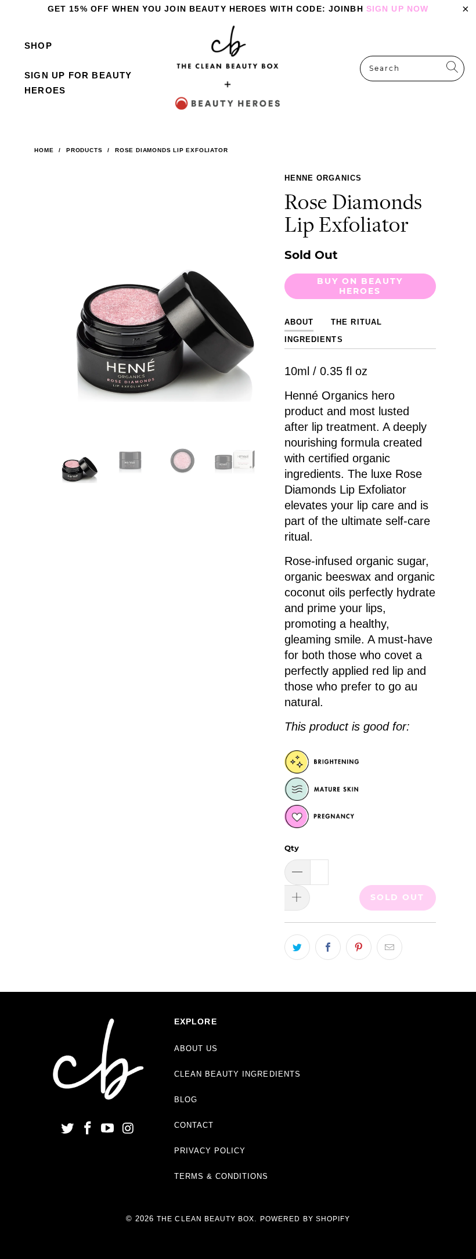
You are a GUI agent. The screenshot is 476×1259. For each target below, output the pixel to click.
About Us (196, 1048)
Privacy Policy (210, 1150)
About (298, 322)
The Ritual (356, 322)
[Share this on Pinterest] (359, 947)
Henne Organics (323, 178)
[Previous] (51, 294)
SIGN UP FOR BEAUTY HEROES (78, 82)
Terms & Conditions (221, 1176)
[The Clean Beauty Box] (227, 68)
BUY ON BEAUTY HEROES (360, 286)
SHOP (38, 46)
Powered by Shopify (305, 1219)
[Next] (261, 294)
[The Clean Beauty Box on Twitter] (68, 1128)
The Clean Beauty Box (205, 1219)
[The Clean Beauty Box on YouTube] (108, 1128)
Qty (291, 847)
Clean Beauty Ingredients (237, 1074)
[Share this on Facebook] (328, 947)
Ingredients (313, 339)
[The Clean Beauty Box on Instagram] (128, 1128)
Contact (194, 1125)
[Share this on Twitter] (297, 947)
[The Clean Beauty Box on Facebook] (87, 1128)
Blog (185, 1099)
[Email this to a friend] (389, 947)
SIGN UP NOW (397, 8)
